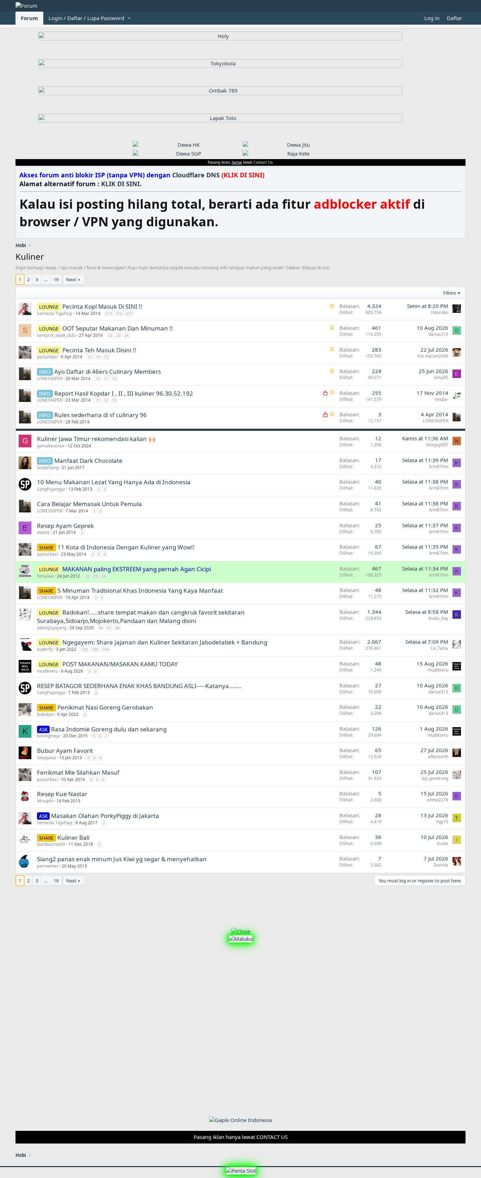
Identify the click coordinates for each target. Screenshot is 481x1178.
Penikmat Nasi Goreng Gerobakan (105, 707)
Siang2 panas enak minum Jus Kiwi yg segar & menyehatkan (122, 859)
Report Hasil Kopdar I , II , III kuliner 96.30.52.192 (123, 393)
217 (129, 313)
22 (110, 335)
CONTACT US (272, 1136)
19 (56, 279)
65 (378, 750)
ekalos (43, 532)
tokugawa (46, 758)
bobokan (45, 714)
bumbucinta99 (51, 844)
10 (98, 378)
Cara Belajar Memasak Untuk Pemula (89, 504)
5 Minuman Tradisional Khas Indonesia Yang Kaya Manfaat (140, 590)
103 (95, 649)
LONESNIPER (49, 379)
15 (106, 356)
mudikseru (47, 671)
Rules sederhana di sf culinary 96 (100, 415)
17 (378, 460)
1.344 (374, 611)
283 (376, 349)
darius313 (438, 334)
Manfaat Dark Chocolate (88, 460)
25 (378, 525)
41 (378, 503)
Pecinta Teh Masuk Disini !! (99, 350)
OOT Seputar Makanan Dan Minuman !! (117, 328)
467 (376, 568)
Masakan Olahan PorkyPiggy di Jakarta (105, 816)
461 (376, 327)
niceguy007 (437, 445)
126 (376, 728)
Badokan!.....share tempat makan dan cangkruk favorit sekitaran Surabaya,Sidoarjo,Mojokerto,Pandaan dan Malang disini (141, 616)
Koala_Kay (438, 618)
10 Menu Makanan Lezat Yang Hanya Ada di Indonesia (113, 482)
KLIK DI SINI (120, 183)
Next (71, 279)
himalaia (45, 576)
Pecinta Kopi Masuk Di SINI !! (102, 306)
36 (378, 836)
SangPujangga (51, 489)
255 (376, 392)
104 (105, 649)
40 (378, 481)
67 (378, 546)
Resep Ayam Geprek (65, 526)
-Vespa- (440, 399)
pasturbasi (47, 357)
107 (376, 771)
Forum (29, 17)
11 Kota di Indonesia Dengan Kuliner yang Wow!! (126, 547)
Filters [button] (449, 293)
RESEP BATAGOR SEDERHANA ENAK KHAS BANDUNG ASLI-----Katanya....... (139, 686)
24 (126, 335)
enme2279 (437, 800)
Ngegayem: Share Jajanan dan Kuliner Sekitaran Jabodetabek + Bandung (164, 642)
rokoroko (439, 312)
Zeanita (440, 865)
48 (378, 589)
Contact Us (263, 162)
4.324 (374, 305)
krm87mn (438, 467)
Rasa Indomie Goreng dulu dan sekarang (109, 729)
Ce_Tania (439, 648)
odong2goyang (51, 628)
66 (101, 627)
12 (114, 378)
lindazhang (47, 468)
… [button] (46, 279)
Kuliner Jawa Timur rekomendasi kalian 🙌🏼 (96, 439)
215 (109, 313)
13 (90, 356)
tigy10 (442, 822)
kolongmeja (48, 736)
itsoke (442, 843)
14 (98, 356)
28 (378, 815)
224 (376, 370)
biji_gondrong (435, 778)
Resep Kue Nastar (62, 794)
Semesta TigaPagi (54, 313)
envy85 (441, 377)
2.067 (374, 641)
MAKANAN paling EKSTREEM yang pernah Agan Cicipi (136, 569)
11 (106, 378)
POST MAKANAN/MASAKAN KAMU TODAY (120, 664)
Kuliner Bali (73, 837)
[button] (89, 18)
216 (119, 313)
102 (85, 649)
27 (378, 685)
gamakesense (50, 446)
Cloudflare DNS (218, 175)
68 (117, 627)
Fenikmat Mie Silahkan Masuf (78, 772)
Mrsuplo (45, 801)
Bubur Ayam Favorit (65, 751)
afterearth (438, 757)
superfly (45, 649)
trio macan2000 (432, 356)
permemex (47, 866)
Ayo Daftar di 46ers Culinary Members (107, 371)
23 (118, 335)
